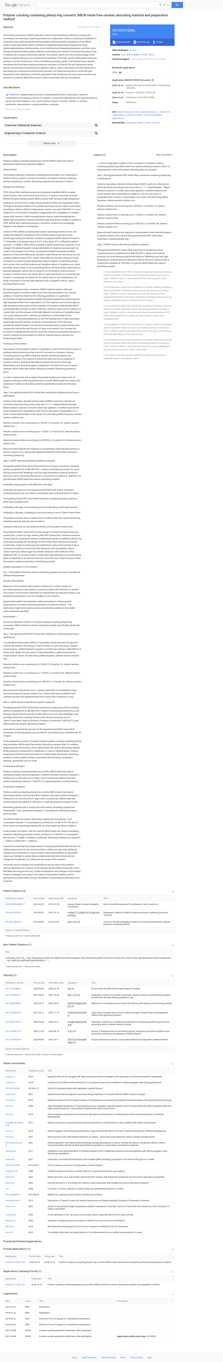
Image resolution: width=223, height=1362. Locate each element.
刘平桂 (144, 54)
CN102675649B (12, 1088)
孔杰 (123, 54)
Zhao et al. (10, 1206)
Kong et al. (10, 1100)
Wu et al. (9, 1106)
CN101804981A (12, 1194)
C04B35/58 (13, 94)
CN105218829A (12, 922)
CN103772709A (12, 1165)
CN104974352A (12, 912)
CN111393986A (12, 988)
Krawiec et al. (11, 1171)
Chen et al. (10, 1159)
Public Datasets (108, 1357)
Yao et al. (9, 1137)
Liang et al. (10, 1076)
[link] (51, 99)
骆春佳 (129, 54)
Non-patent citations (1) (147, 112)
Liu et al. (9, 1114)
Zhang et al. (10, 1151)
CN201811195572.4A (15, 1262)
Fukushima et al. (13, 1200)
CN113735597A (12, 995)
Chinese (133, 50)
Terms (123, 1357)
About (74, 1357)
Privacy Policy (136, 1357)
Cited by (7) (164, 112)
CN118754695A (12, 1039)
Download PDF (123, 42)
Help (149, 1357)
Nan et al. (9, 1226)
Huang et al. (10, 1214)
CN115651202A (12, 1022)
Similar (159, 42)
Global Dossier (144, 122)
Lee (7, 1189)
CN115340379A (12, 1012)
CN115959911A (12, 1031)
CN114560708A (12, 1003)
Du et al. (9, 1131)
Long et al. (10, 1082)
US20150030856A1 (14, 904)
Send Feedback (89, 1357)
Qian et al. (10, 1177)
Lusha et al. (10, 1094)
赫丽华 (137, 54)
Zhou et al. (10, 1183)
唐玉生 (151, 54)
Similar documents (134, 115)
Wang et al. (10, 1220)
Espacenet (131, 122)
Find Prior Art (143, 42)
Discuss (155, 122)
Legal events (118, 115)
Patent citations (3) (126, 112)
